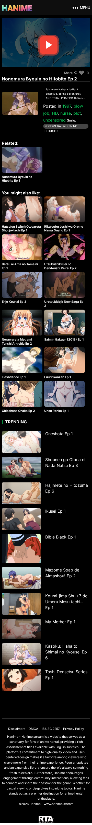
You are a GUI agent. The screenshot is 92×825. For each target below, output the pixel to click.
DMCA (33, 729)
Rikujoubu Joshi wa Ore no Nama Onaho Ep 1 (63, 228)
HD (55, 113)
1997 (66, 106)
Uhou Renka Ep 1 (56, 411)
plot (77, 113)
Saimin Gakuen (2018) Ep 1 (64, 339)
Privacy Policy (73, 729)
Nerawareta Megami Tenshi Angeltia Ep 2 (17, 341)
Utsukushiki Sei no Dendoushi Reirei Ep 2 (60, 266)
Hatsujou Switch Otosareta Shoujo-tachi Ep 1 (21, 228)
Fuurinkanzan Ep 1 (57, 377)
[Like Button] (81, 73)
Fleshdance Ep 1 (14, 377)
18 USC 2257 (50, 729)
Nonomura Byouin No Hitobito (60, 126)
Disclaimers (16, 729)
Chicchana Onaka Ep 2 (18, 411)
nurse (65, 113)
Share (68, 73)
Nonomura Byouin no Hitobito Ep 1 (17, 179)
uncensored (54, 120)
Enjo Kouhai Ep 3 (14, 302)
